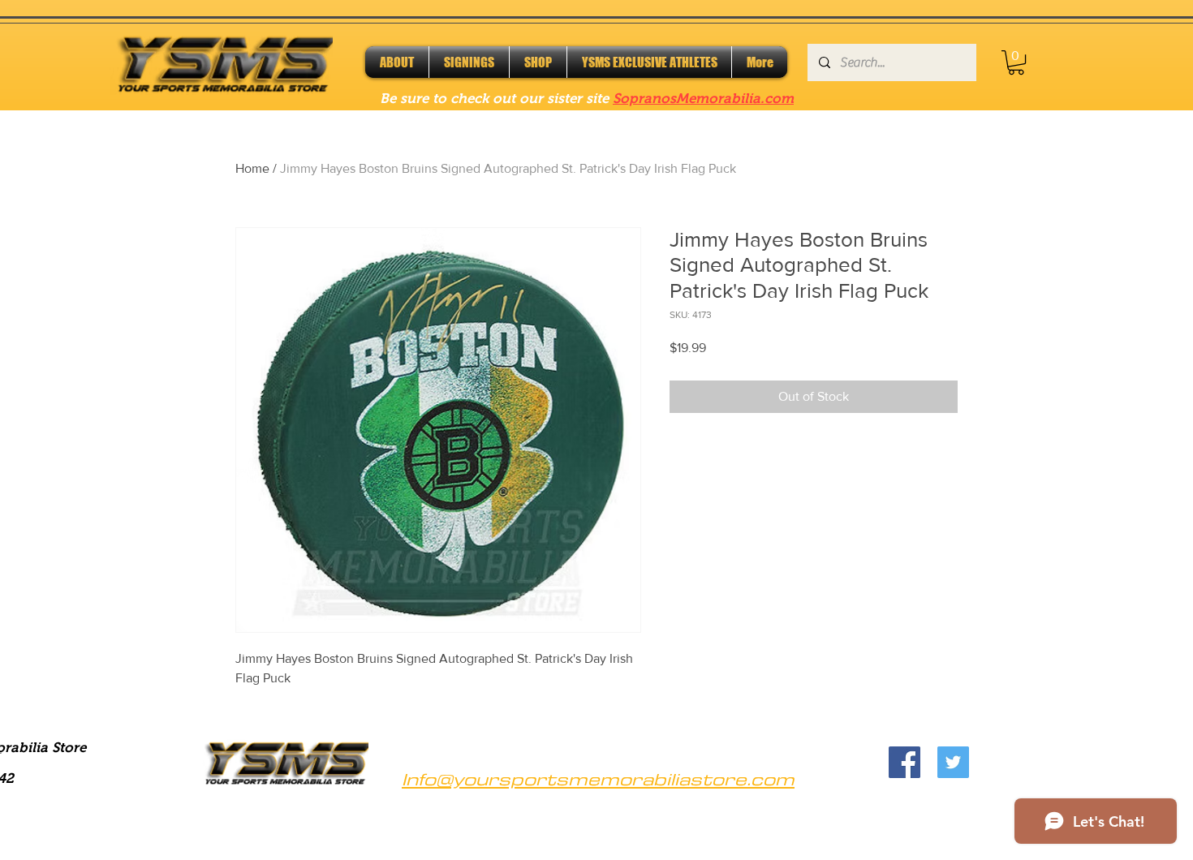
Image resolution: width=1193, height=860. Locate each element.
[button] (1016, 62)
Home (252, 168)
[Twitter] (953, 762)
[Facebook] (904, 762)
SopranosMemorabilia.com (703, 98)
